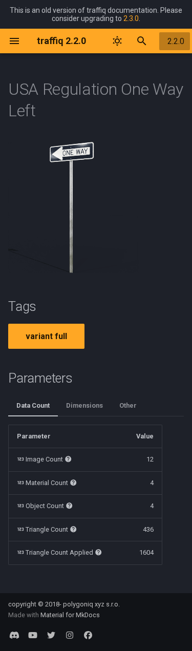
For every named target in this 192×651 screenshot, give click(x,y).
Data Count (33, 405)
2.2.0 (175, 41)
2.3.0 (131, 18)
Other (128, 405)
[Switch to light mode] (117, 41)
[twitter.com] (51, 634)
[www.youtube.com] (33, 634)
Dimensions (84, 405)
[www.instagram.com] (69, 634)
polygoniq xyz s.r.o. (91, 604)
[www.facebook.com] (88, 634)
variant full (46, 336)
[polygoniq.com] (14, 634)
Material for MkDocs (70, 615)
